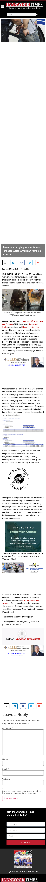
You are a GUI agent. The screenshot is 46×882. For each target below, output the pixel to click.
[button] (5, 262)
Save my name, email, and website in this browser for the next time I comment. (21, 792)
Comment (7, 728)
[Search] (37, 14)
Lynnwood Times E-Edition (23, 871)
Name (5, 759)
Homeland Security (30, 327)
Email (5, 769)
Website (6, 779)
